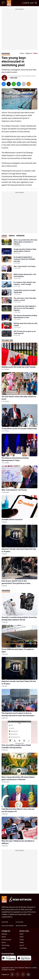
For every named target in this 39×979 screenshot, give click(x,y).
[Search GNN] (35, 3)
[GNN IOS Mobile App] (24, 958)
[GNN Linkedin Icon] (28, 974)
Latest (22, 937)
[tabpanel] (19, 288)
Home (22, 53)
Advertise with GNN (21, 925)
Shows (22, 940)
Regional (29, 53)
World (4, 937)
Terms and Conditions (8, 925)
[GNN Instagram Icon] (23, 974)
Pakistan (4, 934)
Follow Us (5, 974)
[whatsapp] (14, 84)
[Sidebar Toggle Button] (3, 3)
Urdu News (23, 948)
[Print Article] (29, 84)
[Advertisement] (19, 30)
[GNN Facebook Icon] (12, 974)
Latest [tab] (4, 236)
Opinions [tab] (20, 236)
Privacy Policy (19, 922)
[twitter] (9, 84)
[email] (24, 84)
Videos (22, 942)
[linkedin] (19, 84)
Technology (5, 945)
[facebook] (4, 84)
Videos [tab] (12, 236)
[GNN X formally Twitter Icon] (18, 974)
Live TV (22, 945)
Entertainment (6, 940)
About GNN (5, 922)
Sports (4, 942)
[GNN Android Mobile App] (9, 958)
